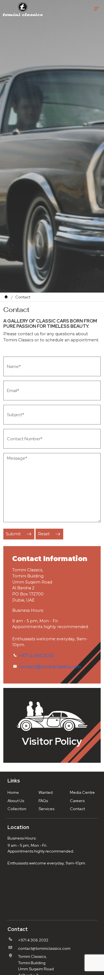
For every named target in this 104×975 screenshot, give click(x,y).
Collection (16, 808)
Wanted (46, 792)
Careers (77, 800)
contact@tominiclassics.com (50, 666)
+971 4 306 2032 (36, 655)
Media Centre (82, 792)
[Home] (6, 297)
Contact (77, 808)
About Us (15, 800)
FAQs (43, 800)
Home (13, 792)
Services (46, 808)
